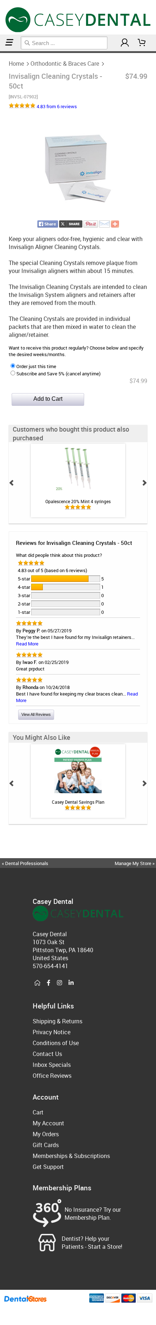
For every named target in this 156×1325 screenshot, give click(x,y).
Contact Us (47, 1054)
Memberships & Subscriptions (71, 1156)
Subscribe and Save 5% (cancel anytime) (58, 373)
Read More (27, 643)
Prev (12, 483)
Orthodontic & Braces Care (64, 64)
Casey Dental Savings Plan (78, 802)
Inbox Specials (52, 1065)
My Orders (46, 1134)
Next (144, 483)
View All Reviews (36, 714)
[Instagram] (59, 983)
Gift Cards (46, 1145)
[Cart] (142, 43)
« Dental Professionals (25, 863)
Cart (38, 1112)
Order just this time (36, 366)
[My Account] (124, 43)
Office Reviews (52, 1076)
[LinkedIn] (71, 983)
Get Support (48, 1167)
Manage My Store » (135, 863)
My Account (48, 1123)
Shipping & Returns (57, 1021)
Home (16, 64)
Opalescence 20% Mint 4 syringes (78, 501)
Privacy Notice (51, 1032)
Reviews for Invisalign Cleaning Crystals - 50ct (74, 542)
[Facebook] (48, 983)
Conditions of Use (56, 1043)
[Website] (37, 983)
